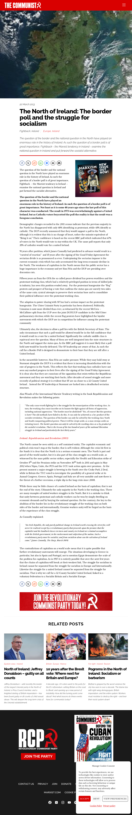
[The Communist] (22, 7)
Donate (66, 783)
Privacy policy (109, 806)
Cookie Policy (96, 806)
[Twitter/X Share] (28, 163)
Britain (49, 664)
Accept (84, 798)
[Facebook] (50, 802)
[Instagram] (63, 802)
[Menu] (124, 5)
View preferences (115, 798)
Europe (47, 131)
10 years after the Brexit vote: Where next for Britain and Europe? (65, 673)
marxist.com (52, 792)
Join (54, 783)
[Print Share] (59, 163)
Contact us (26, 783)
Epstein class (9, 664)
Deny (96, 798)
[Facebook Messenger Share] (46, 163)
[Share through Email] (53, 163)
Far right (92, 664)
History (63, 664)
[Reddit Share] (34, 163)
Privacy (43, 783)
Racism (107, 664)
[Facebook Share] (22, 163)
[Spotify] (75, 802)
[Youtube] (69, 802)
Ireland (55, 131)
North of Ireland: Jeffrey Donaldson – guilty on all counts (24, 673)
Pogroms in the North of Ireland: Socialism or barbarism (107, 673)
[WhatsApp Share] (40, 163)
